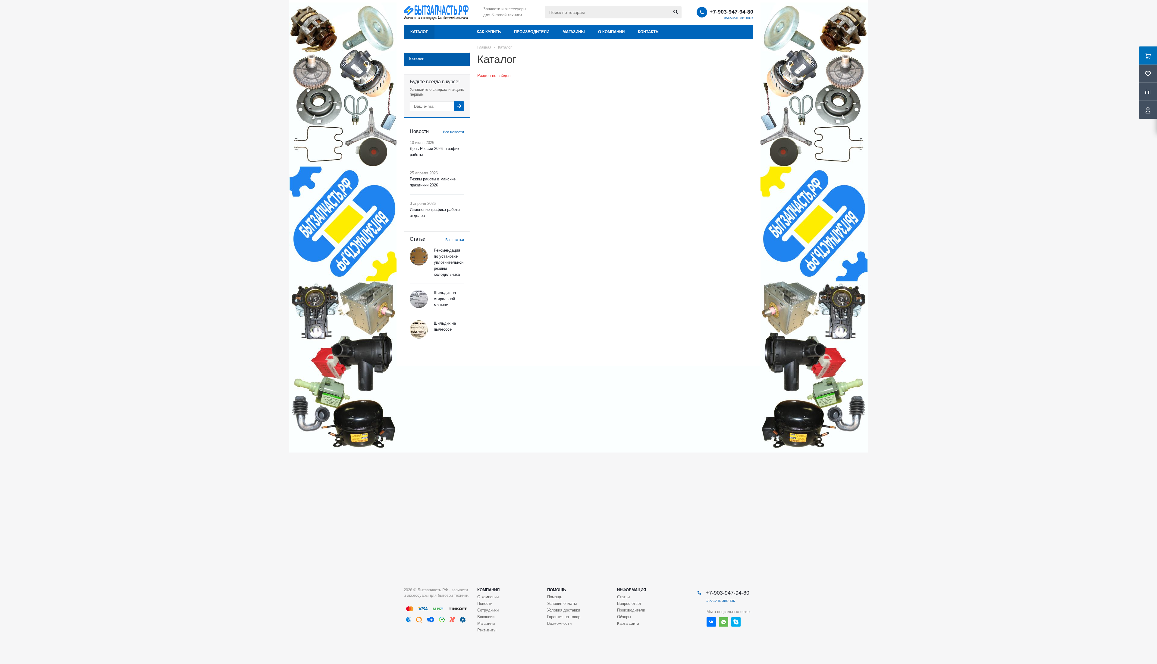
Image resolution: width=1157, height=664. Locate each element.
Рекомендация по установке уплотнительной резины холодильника (448, 262)
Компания (488, 590)
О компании (611, 32)
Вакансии (485, 617)
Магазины (574, 32)
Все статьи (454, 240)
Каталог (419, 32)
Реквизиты (486, 630)
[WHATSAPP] (723, 622)
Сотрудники (488, 610)
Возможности (559, 623)
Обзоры (624, 617)
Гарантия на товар (563, 617)
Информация (631, 590)
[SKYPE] (736, 622)
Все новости (453, 132)
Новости (484, 603)
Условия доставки (563, 610)
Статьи (623, 597)
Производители (531, 32)
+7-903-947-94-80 (731, 11)
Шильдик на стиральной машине (445, 299)
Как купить (489, 32)
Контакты (649, 32)
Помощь (556, 590)
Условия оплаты (562, 603)
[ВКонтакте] (711, 622)
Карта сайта (628, 623)
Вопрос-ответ (629, 603)
